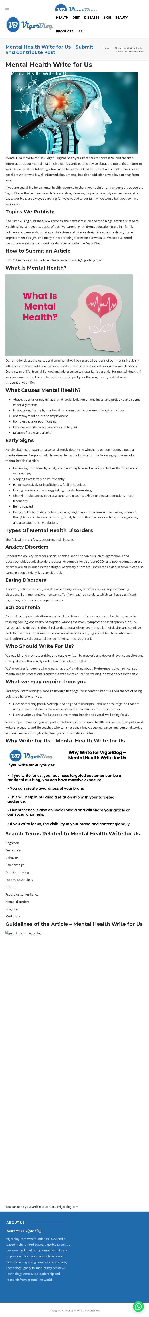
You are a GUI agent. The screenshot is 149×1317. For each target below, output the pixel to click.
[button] (138, 1306)
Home (106, 48)
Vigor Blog (95, 1310)
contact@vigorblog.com (85, 260)
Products (65, 31)
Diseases (91, 17)
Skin (107, 17)
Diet (76, 17)
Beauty (121, 17)
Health (62, 17)
